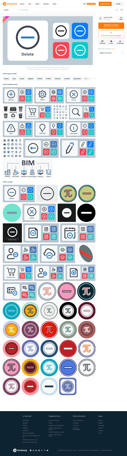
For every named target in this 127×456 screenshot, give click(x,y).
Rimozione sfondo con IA (30, 439)
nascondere (77, 78)
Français (100, 430)
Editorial (46, 4)
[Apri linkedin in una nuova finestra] (36, 450)
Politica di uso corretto (107, 450)
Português (101, 425)
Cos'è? (113, 49)
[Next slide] (93, 79)
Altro (99, 433)
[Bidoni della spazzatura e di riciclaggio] (13, 112)
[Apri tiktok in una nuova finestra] (42, 450)
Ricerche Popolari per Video (55, 435)
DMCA (50, 423)
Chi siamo (76, 425)
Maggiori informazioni (106, 53)
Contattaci (76, 423)
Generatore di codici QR (30, 442)
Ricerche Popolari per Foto (56, 432)
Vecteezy (25, 423)
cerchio (22, 78)
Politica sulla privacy (94, 450)
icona (14, 78)
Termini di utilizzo (83, 450)
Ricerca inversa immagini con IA (31, 436)
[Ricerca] (117, 10)
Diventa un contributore (76, 428)
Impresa (25, 428)
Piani (84, 4)
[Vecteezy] (10, 4)
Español (100, 423)
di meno (39, 78)
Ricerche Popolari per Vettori (55, 428)
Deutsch (100, 428)
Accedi (118, 4)
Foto (29, 4)
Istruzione (26, 430)
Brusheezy (26, 420)
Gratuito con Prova (111, 26)
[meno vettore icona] (86, 193)
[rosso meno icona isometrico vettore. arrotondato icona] (85, 253)
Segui (121, 19)
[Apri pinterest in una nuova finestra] (39, 450)
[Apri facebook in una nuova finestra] (30, 450)
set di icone (88, 78)
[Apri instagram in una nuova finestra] (33, 450)
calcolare (67, 78)
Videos (37, 4)
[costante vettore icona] (68, 193)
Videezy (25, 425)
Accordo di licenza (54, 420)
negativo (31, 78)
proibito (48, 78)
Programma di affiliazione (56, 425)
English (100, 420)
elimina (6, 78)
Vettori (22, 4)
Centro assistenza (78, 420)
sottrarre (57, 78)
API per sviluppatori (28, 433)
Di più (54, 4)
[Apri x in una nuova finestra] (44, 450)
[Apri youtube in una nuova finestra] (47, 450)
